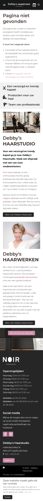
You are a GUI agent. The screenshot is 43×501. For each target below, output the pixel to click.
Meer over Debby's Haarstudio (18, 215)
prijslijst (7, 202)
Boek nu (8, 460)
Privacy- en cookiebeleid (13, 474)
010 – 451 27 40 (12, 454)
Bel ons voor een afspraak (21, 333)
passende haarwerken (26, 277)
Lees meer (27, 492)
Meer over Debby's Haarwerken (19, 323)
